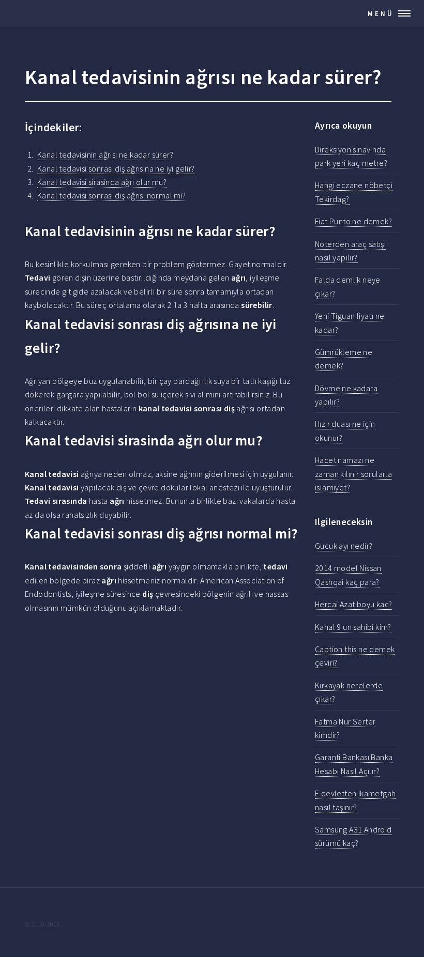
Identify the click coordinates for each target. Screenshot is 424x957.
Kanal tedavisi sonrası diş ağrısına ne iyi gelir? (116, 168)
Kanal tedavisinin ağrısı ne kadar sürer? (105, 154)
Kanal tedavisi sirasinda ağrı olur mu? (101, 182)
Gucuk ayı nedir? (343, 546)
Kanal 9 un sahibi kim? (353, 627)
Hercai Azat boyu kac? (353, 604)
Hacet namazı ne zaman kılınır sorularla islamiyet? (353, 473)
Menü (381, 13)
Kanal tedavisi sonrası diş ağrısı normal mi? (111, 195)
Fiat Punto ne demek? (353, 221)
